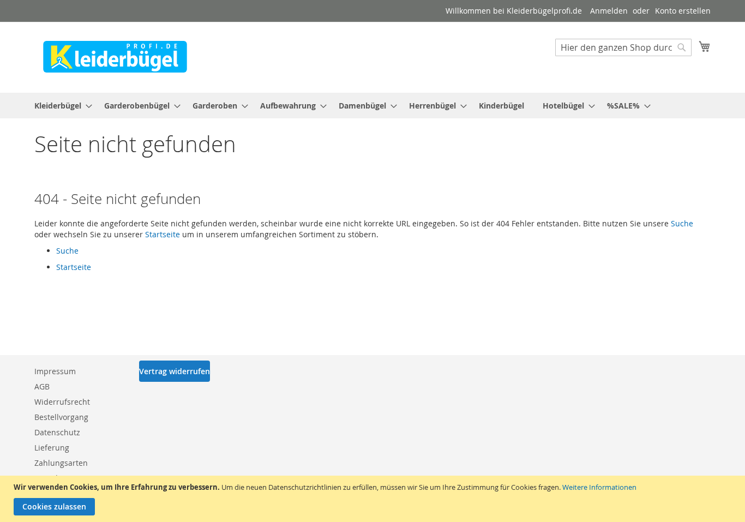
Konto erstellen (683, 10)
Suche (682, 223)
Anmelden (609, 10)
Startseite (162, 234)
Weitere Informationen (599, 487)
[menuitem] (60, 105)
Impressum (55, 371)
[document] (374, 498)
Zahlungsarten (61, 463)
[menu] (372, 105)
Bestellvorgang (61, 417)
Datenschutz (57, 432)
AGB (42, 386)
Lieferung (51, 447)
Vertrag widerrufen (174, 371)
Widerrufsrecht (62, 402)
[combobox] (623, 47)
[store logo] (115, 56)
